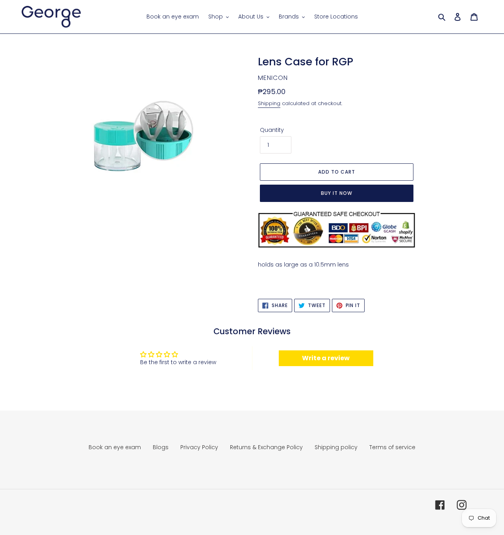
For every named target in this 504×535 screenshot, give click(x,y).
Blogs (161, 447)
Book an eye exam (115, 447)
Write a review (326, 358)
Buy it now (336, 193)
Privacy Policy (199, 447)
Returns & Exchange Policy (266, 447)
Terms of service (392, 447)
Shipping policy (336, 447)
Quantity (272, 130)
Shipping (269, 103)
